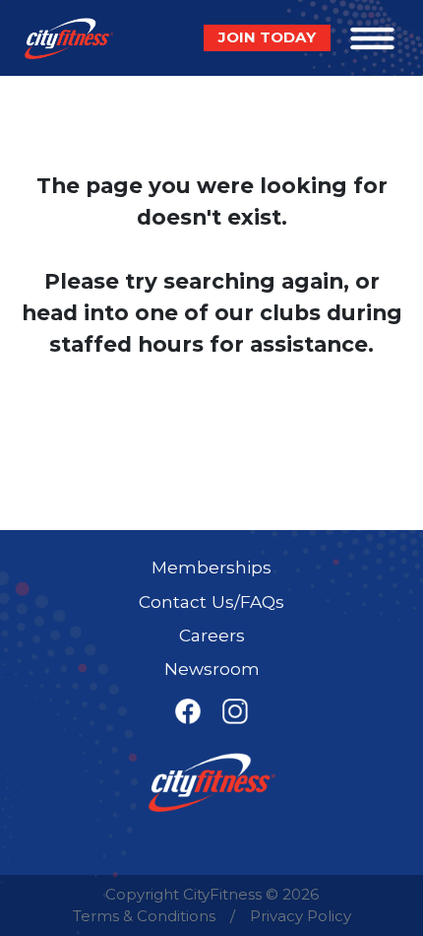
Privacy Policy (300, 915)
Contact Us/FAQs (211, 601)
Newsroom (212, 668)
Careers (212, 635)
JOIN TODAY (267, 37)
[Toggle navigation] (372, 38)
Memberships (211, 567)
